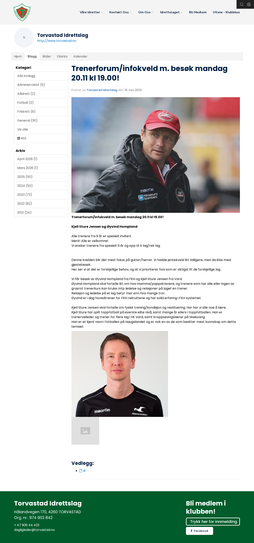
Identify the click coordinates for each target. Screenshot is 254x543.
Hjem (18, 56)
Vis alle (22, 129)
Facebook (201, 531)
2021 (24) (24, 212)
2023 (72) (24, 194)
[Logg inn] (248, 4)
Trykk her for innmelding (213, 521)
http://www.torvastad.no (56, 40)
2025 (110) (25, 177)
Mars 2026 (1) (27, 168)
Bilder (46, 56)
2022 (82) (24, 203)
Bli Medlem (198, 12)
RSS (23, 138)
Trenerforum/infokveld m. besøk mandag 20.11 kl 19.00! (149, 73)
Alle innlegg (26, 76)
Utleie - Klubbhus (226, 12)
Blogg (32, 56)
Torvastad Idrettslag (102, 90)
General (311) (27, 120)
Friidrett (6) (26, 111)
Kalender (80, 56)
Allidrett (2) (26, 93)
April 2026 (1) (27, 159)
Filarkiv (62, 56)
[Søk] (241, 4)
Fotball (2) (25, 102)
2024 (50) (25, 185)
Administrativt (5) (31, 85)
